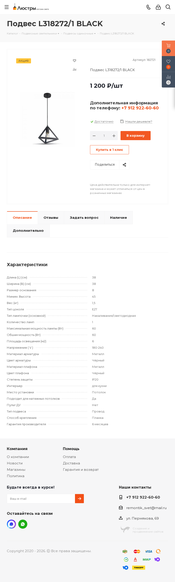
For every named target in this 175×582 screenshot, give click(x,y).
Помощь (71, 448)
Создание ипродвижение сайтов (148, 530)
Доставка (71, 463)
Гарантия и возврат (81, 469)
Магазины (16, 469)
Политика (15, 476)
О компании (18, 457)
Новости (15, 463)
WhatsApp (22, 524)
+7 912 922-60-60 (140, 108)
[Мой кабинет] (158, 7)
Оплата (69, 457)
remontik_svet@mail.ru (146, 508)
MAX (11, 524)
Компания (17, 448)
